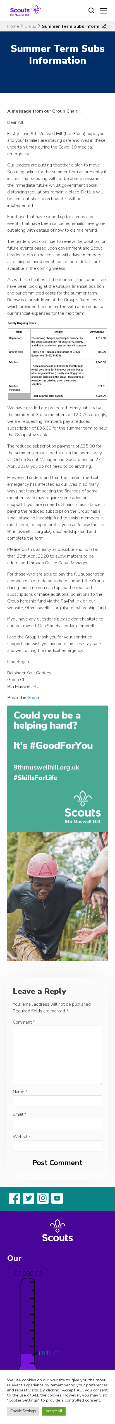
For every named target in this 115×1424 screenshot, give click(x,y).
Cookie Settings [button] (23, 1411)
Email (19, 1114)
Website (21, 1137)
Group (30, 26)
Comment (24, 1022)
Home (13, 26)
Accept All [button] (53, 1411)
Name (20, 1092)
